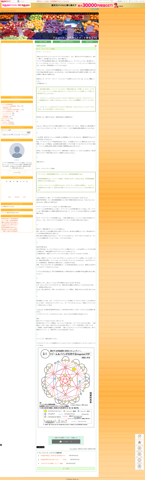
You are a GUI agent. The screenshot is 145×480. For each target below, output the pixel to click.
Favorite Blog (16, 204)
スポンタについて (6, 118)
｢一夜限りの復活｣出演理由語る (9, 231)
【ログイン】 (95, 11)
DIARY (7, 11)
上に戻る (139, 469)
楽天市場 (141, 1)
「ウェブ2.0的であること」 (8, 111)
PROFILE (13, 11)
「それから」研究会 (6, 122)
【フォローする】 (85, 11)
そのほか (22, 1)
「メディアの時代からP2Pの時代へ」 (11, 109)
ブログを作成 (134, 1)
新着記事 (139, 463)
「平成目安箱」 (5, 108)
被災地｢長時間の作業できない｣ (9, 227)
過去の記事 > (90, 41)
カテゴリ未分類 (5, 104)
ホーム (139, 439)
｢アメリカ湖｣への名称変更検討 (9, 220)
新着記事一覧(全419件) (66, 41)
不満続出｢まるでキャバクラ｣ (9, 226)
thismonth (17, 197)
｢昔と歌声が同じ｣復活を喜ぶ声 (9, 224)
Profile (17, 140)
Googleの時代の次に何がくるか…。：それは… (54, 459)
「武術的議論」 (5, 117)
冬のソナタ (4, 120)
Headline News (17, 216)
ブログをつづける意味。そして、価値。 (52, 463)
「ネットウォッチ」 (6, 113)
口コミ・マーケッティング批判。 (46, 49)
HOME (2, 11)
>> (121, 1)
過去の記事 (139, 451)
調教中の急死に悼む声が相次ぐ (9, 222)
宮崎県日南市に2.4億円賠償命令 (9, 218)
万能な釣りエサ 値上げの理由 (9, 229)
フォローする (139, 445)
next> (24, 197)
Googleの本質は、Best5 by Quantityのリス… (54, 455)
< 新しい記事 (43, 41)
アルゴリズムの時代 (6, 124)
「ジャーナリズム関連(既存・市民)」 (11, 106)
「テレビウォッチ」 (6, 115)
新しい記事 (139, 457)
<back (9, 197)
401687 (93, 9)
